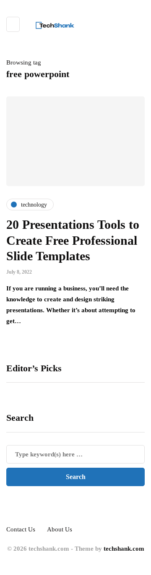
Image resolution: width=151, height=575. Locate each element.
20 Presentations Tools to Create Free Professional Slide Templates (72, 240)
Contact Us (20, 529)
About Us (59, 529)
